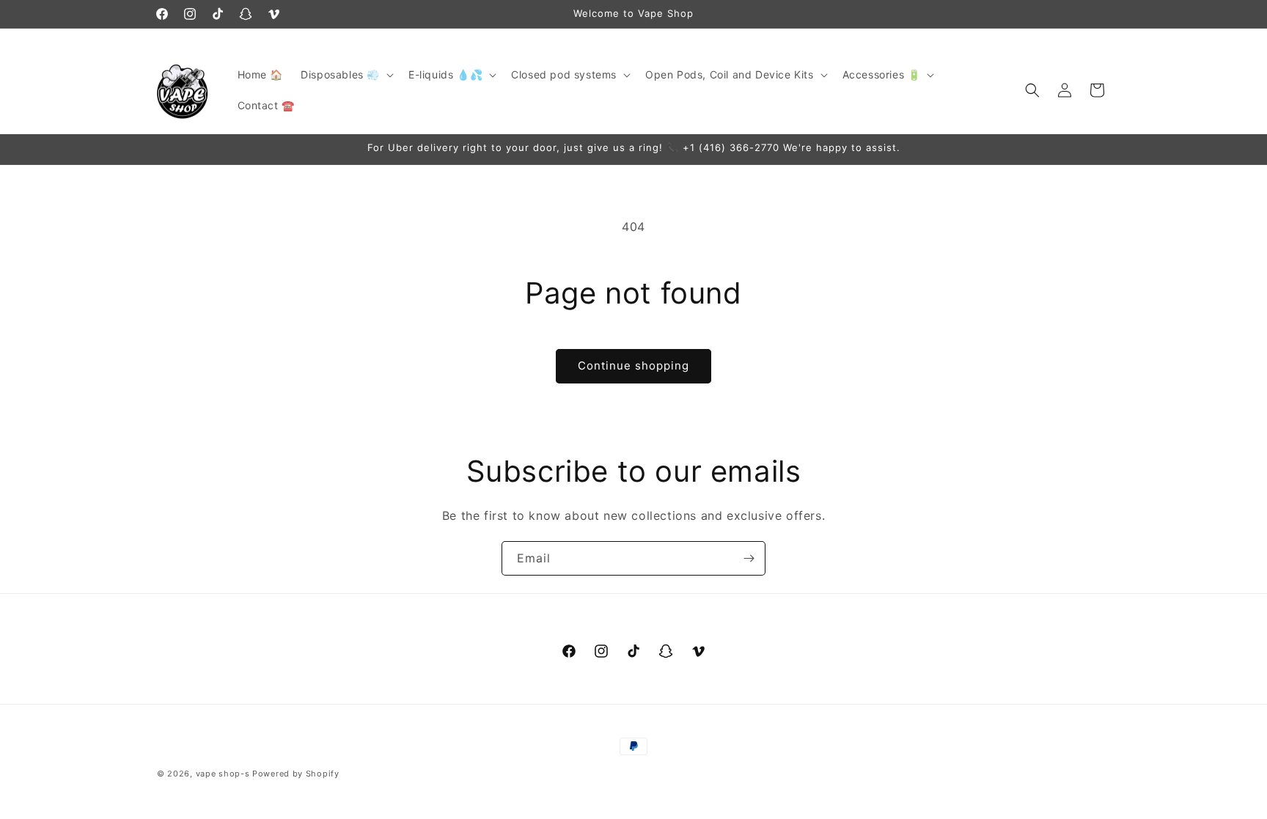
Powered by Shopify (295, 773)
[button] (346, 74)
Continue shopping (633, 365)
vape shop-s (223, 773)
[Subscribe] (748, 558)
